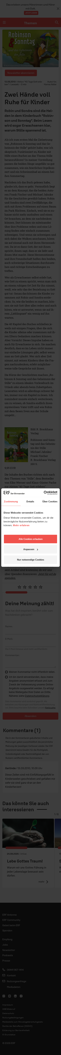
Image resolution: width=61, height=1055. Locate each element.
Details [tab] (30, 501)
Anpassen (28, 549)
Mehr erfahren (21, 525)
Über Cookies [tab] (49, 501)
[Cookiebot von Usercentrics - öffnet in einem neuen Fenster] (43, 493)
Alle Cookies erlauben (31, 539)
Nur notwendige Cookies (30, 559)
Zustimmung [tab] (11, 501)
